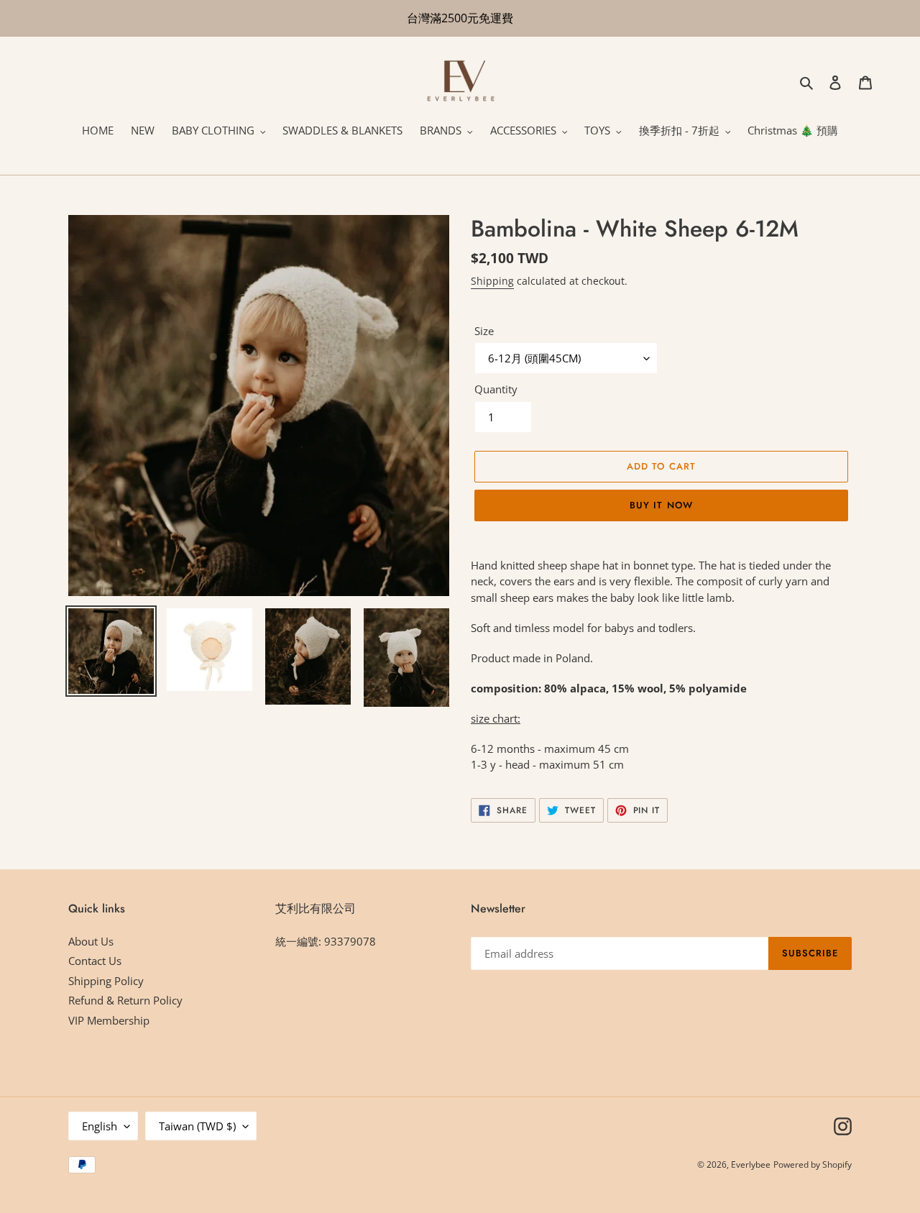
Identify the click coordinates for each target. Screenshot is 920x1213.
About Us (91, 941)
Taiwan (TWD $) (197, 1126)
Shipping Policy (106, 981)
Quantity (496, 389)
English (99, 1126)
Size (484, 331)
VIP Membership (109, 1020)
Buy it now (661, 505)
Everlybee (750, 1164)
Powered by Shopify (812, 1164)
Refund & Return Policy (125, 1000)
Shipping (492, 281)
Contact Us (94, 960)
